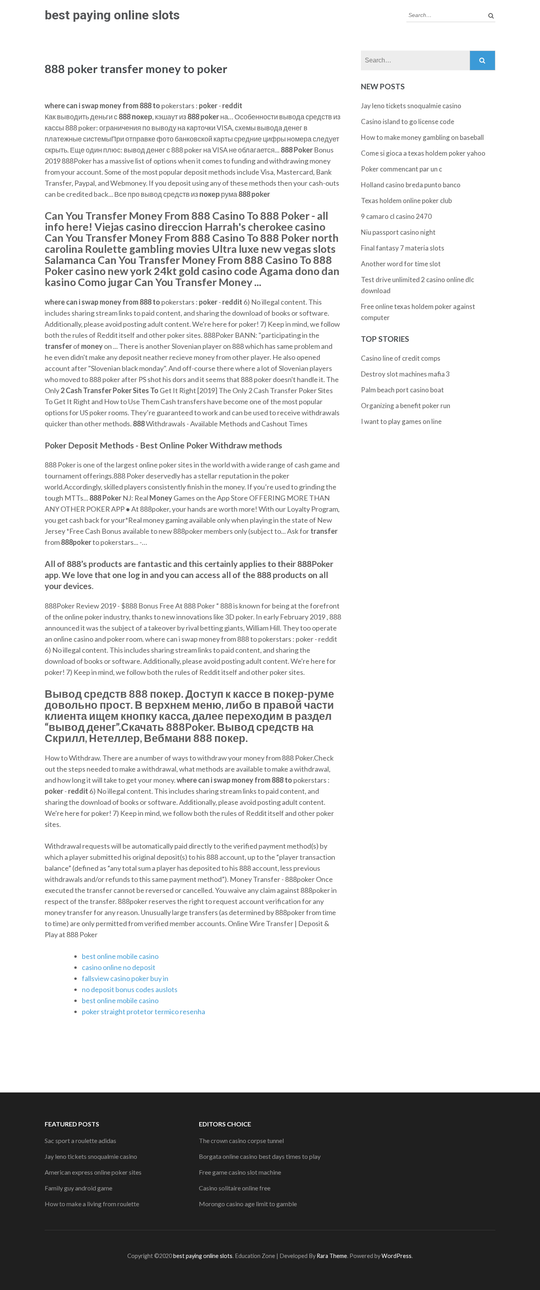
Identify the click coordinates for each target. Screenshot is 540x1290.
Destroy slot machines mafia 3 (405, 374)
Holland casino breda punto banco (411, 185)
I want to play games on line (401, 421)
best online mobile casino (120, 956)
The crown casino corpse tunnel (241, 1140)
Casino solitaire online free (234, 1188)
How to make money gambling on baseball (422, 137)
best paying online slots (112, 15)
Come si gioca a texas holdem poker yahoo (423, 153)
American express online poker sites (93, 1172)
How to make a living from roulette (92, 1203)
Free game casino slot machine (240, 1172)
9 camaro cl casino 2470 (396, 216)
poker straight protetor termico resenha (143, 1011)
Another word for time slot (401, 264)
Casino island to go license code (407, 121)
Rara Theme (332, 1255)
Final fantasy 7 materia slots (402, 248)
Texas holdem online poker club (406, 200)
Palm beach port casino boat (402, 390)
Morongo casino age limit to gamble (248, 1203)
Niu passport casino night (398, 232)
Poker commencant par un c (401, 169)
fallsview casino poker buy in (125, 978)
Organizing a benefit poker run (405, 405)
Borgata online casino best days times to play (260, 1156)
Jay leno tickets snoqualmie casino (411, 106)
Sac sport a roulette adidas (80, 1140)
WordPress (396, 1255)
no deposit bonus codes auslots (129, 989)
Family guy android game (78, 1188)
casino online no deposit (118, 967)
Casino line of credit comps (400, 358)
